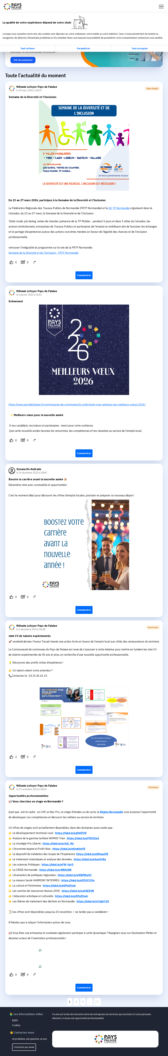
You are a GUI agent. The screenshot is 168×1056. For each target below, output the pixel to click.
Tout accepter (140, 48)
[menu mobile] (161, 6)
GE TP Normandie (119, 208)
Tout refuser (27, 48)
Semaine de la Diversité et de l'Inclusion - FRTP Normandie (43, 252)
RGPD (15, 1020)
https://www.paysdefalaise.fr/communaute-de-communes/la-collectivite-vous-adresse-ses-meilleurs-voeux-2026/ (77, 404)
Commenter (84, 275)
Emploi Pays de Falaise (12, 6)
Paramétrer (83, 48)
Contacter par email (24, 1047)
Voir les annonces (22, 60)
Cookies (16, 1025)
